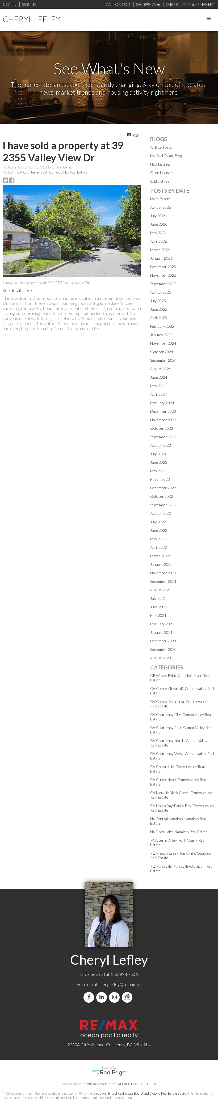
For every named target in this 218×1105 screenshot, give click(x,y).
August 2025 (160, 292)
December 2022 (163, 488)
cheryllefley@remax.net (120, 984)
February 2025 (162, 326)
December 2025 (163, 266)
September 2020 (163, 649)
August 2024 (160, 368)
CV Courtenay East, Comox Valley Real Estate (52, 172)
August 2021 (160, 590)
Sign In (9, 4)
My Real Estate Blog (166, 155)
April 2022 (158, 547)
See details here (17, 290)
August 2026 (160, 207)
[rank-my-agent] (128, 997)
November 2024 (163, 343)
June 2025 (158, 309)
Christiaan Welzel (93, 1084)
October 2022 (161, 496)
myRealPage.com (109, 1073)
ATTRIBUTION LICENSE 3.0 (137, 1084)
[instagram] (115, 997)
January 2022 (161, 564)
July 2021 (158, 598)
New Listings (160, 164)
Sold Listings (160, 181)
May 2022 (158, 539)
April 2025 (158, 317)
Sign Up (29, 4)
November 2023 (163, 419)
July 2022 (158, 522)
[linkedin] (102, 997)
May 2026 (158, 232)
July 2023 (158, 454)
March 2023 (160, 479)
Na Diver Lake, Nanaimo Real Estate (179, 831)
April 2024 (158, 394)
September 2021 (163, 581)
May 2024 (158, 385)
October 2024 (161, 351)
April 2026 (158, 241)
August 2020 (160, 658)
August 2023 (160, 445)
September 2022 (163, 505)
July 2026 (158, 215)
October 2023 (161, 428)
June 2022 (158, 530)
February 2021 (162, 624)
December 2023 (163, 411)
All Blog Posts (161, 147)
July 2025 (158, 300)
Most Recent (160, 198)
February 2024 (162, 402)
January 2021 (161, 632)
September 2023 (163, 437)
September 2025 (163, 283)
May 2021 (158, 615)
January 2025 (161, 334)
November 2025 (163, 275)
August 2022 (160, 513)
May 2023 (158, 471)
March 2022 (160, 556)
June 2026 (158, 224)
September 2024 (163, 360)
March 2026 (160, 249)
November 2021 (163, 573)
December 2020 (163, 641)
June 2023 (158, 462)
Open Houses (161, 172)
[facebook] (89, 997)
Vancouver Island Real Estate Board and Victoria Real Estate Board (139, 1093)
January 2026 (161, 258)
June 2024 (158, 377)
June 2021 (158, 607)
